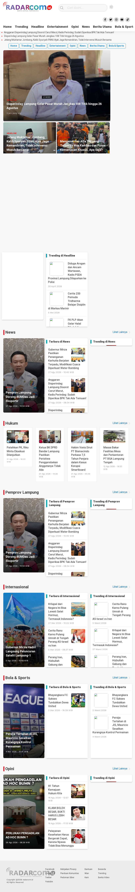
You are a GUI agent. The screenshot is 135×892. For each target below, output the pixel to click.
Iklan (87, 873)
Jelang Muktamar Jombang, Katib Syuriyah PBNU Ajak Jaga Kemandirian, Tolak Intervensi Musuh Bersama (57, 40)
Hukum (11, 423)
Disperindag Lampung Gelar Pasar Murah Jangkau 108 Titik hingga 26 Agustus (44, 36)
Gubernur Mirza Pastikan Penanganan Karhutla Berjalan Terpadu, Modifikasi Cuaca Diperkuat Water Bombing (64, 360)
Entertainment (57, 27)
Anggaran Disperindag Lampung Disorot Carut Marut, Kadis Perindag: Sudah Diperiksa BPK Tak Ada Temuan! (59, 32)
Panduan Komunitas (69, 873)
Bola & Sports (116, 46)
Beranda (102, 869)
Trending (21, 27)
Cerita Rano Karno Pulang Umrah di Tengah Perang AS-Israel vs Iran (60, 640)
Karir (87, 877)
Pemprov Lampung (22, 492)
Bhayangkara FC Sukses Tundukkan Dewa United (60, 702)
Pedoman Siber (67, 877)
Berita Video (103, 877)
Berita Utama (102, 27)
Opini (75, 27)
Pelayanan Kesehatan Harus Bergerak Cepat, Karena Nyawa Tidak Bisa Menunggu (61, 840)
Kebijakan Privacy (68, 869)
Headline (37, 27)
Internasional (17, 587)
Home (7, 27)
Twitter (48, 877)
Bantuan (88, 869)
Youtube (49, 881)
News (86, 27)
